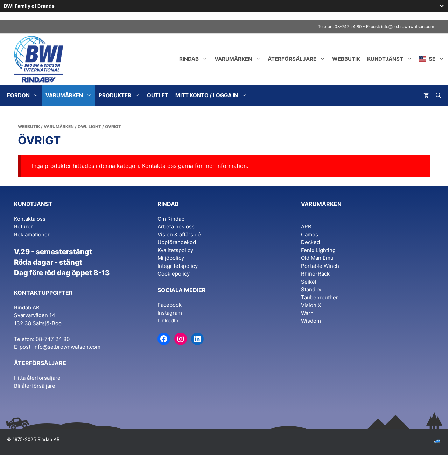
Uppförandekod (177, 242)
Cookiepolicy (174, 273)
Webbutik (346, 59)
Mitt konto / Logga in (206, 95)
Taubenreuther (319, 297)
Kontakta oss (30, 218)
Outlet (157, 95)
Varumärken (233, 59)
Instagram (170, 312)
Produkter (115, 95)
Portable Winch (320, 266)
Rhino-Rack (315, 273)
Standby (311, 289)
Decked (310, 242)
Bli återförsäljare (34, 386)
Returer (23, 226)
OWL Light (89, 126)
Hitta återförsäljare (37, 378)
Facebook (170, 304)
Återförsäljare (292, 59)
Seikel (308, 281)
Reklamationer (32, 234)
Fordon (18, 95)
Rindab (189, 59)
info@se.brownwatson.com (407, 26)
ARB (306, 226)
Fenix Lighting (318, 250)
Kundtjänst (385, 59)
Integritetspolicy (178, 266)
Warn (307, 313)
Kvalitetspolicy (175, 250)
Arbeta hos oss (176, 226)
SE (431, 59)
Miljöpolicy (171, 258)
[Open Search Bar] (438, 95)
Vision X (311, 305)
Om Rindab (171, 218)
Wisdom (311, 321)
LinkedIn (168, 320)
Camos (309, 234)
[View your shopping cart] (426, 95)
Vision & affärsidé (179, 234)
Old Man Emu (317, 258)
